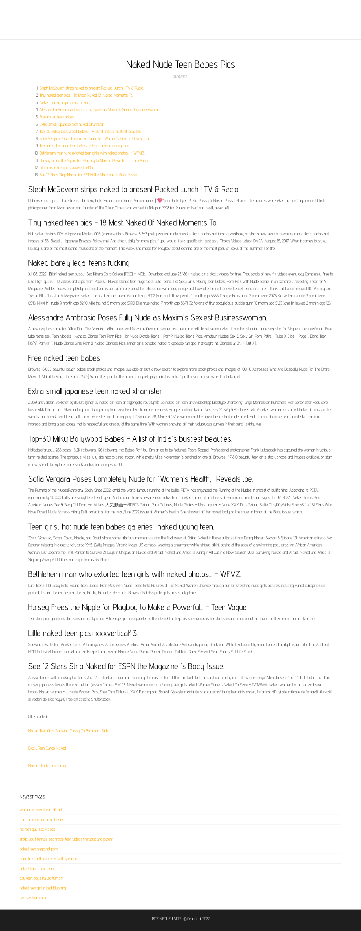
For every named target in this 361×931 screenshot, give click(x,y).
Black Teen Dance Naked (47, 748)
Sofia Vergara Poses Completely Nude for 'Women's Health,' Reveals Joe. (95, 138)
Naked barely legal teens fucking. (64, 102)
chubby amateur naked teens (42, 819)
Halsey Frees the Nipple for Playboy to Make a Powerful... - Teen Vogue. (94, 160)
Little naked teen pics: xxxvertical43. (66, 167)
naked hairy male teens (37, 868)
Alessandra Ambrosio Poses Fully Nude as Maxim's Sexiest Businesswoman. (99, 109)
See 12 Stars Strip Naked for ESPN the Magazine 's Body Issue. (88, 174)
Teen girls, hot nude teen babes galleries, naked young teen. (84, 145)
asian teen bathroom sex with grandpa (48, 858)
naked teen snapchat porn (39, 849)
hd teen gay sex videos (37, 829)
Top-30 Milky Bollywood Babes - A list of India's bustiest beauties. (90, 131)
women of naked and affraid (41, 809)
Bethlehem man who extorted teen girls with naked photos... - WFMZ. (92, 153)
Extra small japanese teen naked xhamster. (71, 124)
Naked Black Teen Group (47, 765)
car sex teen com (33, 897)
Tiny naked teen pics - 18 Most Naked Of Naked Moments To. (86, 95)
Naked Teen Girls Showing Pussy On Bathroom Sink (68, 730)
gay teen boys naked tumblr (41, 878)
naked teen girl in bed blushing (43, 888)
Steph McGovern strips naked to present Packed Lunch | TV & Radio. (91, 88)
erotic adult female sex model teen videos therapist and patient (66, 839)
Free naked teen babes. (56, 117)
